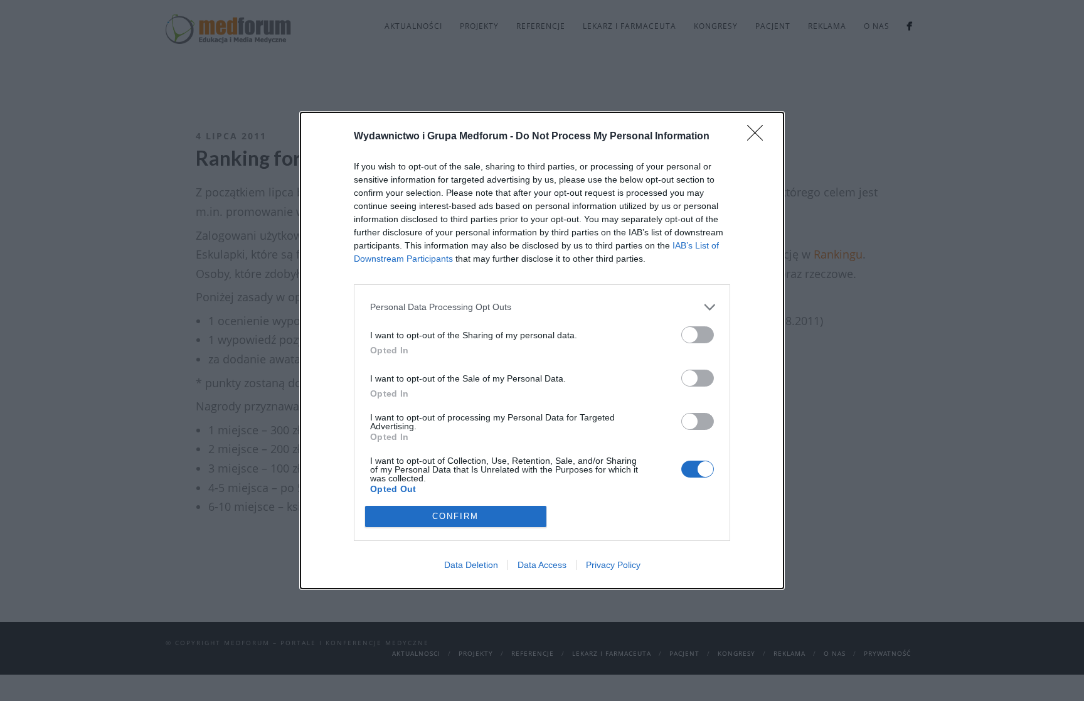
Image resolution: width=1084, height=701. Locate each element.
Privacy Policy (613, 565)
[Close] (759, 137)
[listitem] (542, 307)
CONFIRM (455, 516)
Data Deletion (471, 565)
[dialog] (542, 350)
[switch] (697, 334)
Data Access (542, 565)
